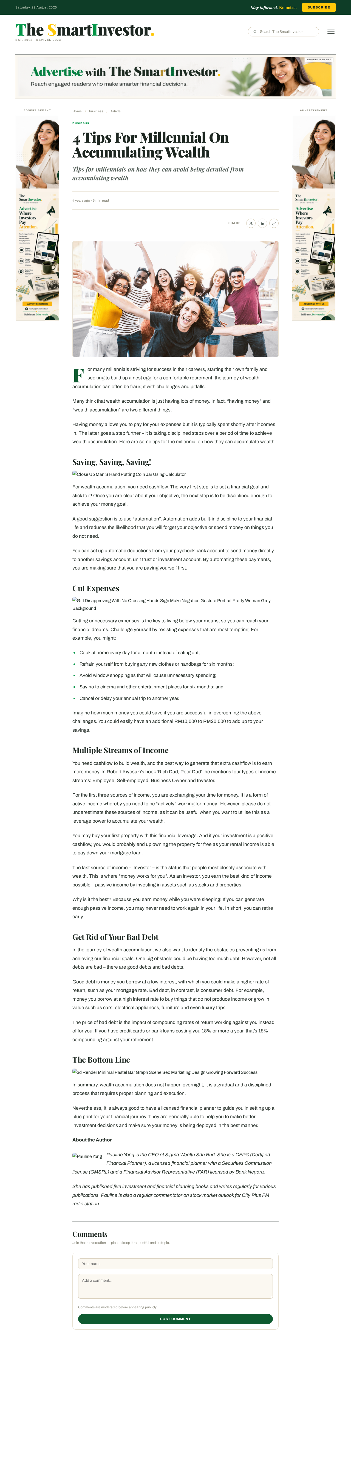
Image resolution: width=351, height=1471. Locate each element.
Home (77, 111)
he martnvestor (84, 29)
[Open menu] (331, 31)
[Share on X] (251, 223)
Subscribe (319, 7)
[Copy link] (274, 223)
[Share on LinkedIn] (262, 223)
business (96, 111)
